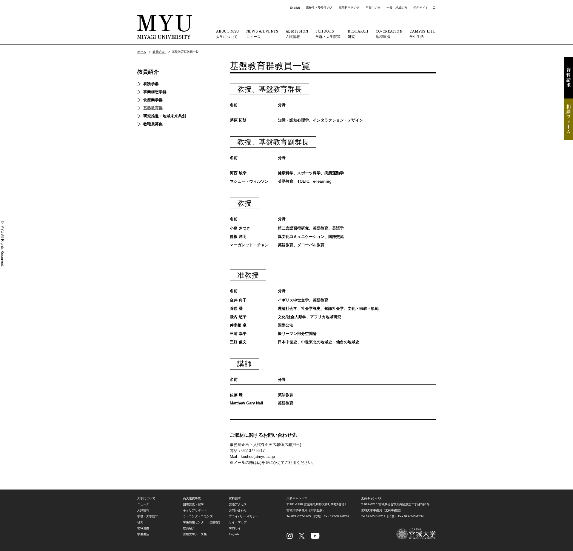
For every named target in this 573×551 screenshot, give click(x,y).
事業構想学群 (155, 92)
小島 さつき (240, 228)
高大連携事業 (192, 498)
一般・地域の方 (396, 7)
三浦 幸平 (238, 333)
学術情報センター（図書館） (202, 522)
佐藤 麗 (236, 395)
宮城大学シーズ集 (195, 534)
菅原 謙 (236, 308)
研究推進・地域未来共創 (164, 116)
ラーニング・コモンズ (198, 516)
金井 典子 (238, 300)
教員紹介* (159, 51)
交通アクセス (238, 504)
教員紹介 (148, 72)
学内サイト (420, 7)
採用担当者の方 (349, 7)
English (295, 7)
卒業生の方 (373, 7)
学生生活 (422, 34)
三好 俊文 (238, 342)
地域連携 (389, 34)
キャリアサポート (195, 510)
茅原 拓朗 (238, 120)
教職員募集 (153, 124)
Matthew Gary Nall (246, 403)
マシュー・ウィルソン (249, 181)
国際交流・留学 (193, 504)
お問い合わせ (238, 510)
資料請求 (568, 77)
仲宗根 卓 (238, 325)
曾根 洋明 (238, 236)
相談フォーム (568, 119)
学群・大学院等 (328, 34)
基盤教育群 (153, 108)
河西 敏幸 (238, 173)
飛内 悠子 (238, 317)
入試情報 (297, 34)
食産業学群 (153, 100)
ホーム (141, 51)
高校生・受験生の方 (319, 7)
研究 (358, 34)
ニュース (262, 34)
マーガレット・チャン (249, 245)
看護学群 (151, 83)
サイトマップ (238, 522)
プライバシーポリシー (244, 516)
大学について (227, 34)
